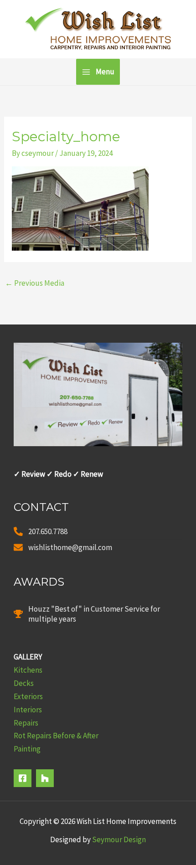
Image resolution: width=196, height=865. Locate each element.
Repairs (26, 723)
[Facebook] (22, 778)
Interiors (28, 710)
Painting (27, 749)
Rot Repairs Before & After (56, 736)
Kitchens (28, 670)
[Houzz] (45, 778)
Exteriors (28, 696)
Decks (24, 683)
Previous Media (34, 283)
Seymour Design (119, 839)
